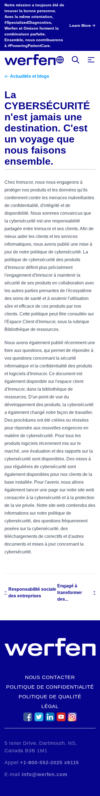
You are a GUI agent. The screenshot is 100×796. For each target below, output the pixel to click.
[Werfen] (30, 59)
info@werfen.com (45, 774)
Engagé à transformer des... (69, 592)
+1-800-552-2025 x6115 (49, 762)
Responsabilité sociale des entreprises (32, 592)
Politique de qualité (50, 696)
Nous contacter (50, 677)
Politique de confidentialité (50, 687)
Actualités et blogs (29, 76)
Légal (50, 706)
